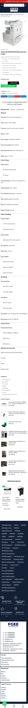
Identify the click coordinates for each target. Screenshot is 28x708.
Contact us (3, 678)
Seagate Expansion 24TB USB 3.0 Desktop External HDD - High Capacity (18, 471)
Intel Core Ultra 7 (15, 565)
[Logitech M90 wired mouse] (4, 424)
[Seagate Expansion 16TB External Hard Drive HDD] (4, 464)
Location (3, 675)
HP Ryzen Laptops (6, 559)
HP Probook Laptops (19, 556)
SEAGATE (16, 585)
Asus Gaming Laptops (7, 539)
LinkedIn (3, 693)
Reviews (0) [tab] (20, 109)
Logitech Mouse (5, 582)
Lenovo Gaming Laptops (8, 570)
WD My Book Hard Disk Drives (8, 587)
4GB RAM (23, 525)
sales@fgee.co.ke (9, 641)
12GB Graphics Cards (7, 531)
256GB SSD (20, 533)
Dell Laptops (5, 542)
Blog (2, 673)
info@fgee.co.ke (8, 639)
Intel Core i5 (20, 562)
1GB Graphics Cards (6, 525)
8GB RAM (16, 528)
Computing (5, 384)
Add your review (4, 49)
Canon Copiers (10, 93)
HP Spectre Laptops (18, 559)
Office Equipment (6, 390)
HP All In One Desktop (7, 545)
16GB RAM (4, 533)
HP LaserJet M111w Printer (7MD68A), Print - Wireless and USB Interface (17, 403)
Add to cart (14, 83)
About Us (3, 671)
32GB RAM (12, 533)
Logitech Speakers (16, 582)
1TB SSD (16, 525)
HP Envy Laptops (6, 548)
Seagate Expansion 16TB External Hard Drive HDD (17, 461)
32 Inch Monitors (6, 379)
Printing (6, 14)
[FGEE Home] (14, 10)
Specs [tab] (13, 109)
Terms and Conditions (6, 658)
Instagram (3, 689)
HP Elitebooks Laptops (20, 545)
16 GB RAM (17, 531)
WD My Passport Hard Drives (8, 590)
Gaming (4, 386)
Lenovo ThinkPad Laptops (8, 576)
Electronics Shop (5, 664)
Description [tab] (5, 109)
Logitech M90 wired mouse (15, 421)
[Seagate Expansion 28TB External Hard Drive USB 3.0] (4, 454)
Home (2, 14)
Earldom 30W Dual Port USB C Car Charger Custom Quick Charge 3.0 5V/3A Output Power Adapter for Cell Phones (18, 412)
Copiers (10, 14)
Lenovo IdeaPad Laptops (8, 573)
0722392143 (11, 635)
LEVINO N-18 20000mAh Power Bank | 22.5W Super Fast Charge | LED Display (18, 432)
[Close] (27, 1)
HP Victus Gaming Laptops (8, 562)
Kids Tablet (4, 568)
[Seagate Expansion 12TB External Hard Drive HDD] (4, 444)
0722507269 (11, 637)
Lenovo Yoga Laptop (7, 579)
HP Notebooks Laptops (7, 550)
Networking (5, 388)
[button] (25, 21)
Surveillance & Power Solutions (9, 394)
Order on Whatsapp (9, 85)
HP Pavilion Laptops (6, 556)
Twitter (3, 691)
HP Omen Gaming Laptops (8, 553)
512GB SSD (20, 536)
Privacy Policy (4, 662)
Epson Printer (20, 542)
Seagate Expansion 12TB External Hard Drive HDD (17, 442)
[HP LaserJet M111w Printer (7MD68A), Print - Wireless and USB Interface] (4, 405)
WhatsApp (3, 695)
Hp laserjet (15, 548)
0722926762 (11, 632)
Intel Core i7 (5, 565)
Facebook (3, 687)
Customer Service (5, 680)
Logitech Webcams (6, 585)
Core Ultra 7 (18, 539)
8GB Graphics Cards (6, 528)
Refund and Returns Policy (7, 660)
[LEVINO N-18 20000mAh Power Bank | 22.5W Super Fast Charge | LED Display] (4, 434)
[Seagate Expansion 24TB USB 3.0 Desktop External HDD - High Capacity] (4, 473)
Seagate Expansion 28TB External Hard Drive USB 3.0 (17, 452)
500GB (3, 536)
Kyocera (12, 568)
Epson (12, 542)
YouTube (3, 697)
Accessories (5, 382)
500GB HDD (11, 536)
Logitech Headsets (19, 579)
